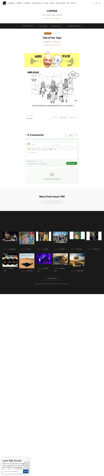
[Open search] (93, 3)
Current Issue (29, 26)
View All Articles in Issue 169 (52, 202)
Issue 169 (55, 117)
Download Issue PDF (75, 26)
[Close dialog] (28, 459)
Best (66, 134)
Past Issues (57, 26)
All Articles (43, 26)
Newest (71, 134)
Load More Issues (52, 278)
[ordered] (44, 149)
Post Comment (71, 163)
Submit (26, 471)
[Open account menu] (96, 3)
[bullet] (46, 149)
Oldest (76, 134)
